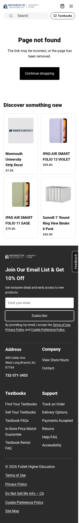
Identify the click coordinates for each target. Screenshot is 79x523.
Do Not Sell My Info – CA (24, 497)
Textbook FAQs (17, 424)
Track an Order (52, 402)
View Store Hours (54, 358)
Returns (47, 432)
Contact (47, 366)
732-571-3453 (16, 373)
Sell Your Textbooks (20, 416)
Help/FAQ (48, 440)
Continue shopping (38, 73)
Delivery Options (53, 410)
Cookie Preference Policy (48, 327)
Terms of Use (61, 322)
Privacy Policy (14, 327)
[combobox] (31, 15)
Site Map (12, 514)
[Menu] (69, 6)
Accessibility (50, 449)
